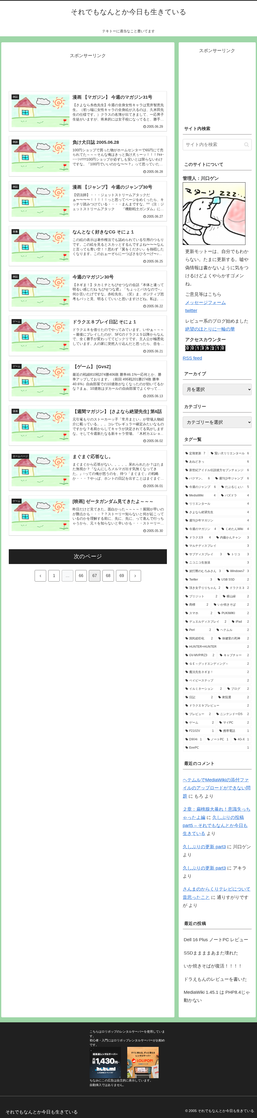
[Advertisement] (88, 72)
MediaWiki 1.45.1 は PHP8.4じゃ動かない (217, 996)
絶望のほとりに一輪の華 (210, 329)
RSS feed (192, 358)
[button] (246, 145)
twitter (191, 310)
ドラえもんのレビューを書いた (215, 979)
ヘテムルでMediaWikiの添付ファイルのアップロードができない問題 (216, 788)
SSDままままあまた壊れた (211, 952)
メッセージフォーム (205, 302)
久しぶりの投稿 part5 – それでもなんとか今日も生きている (215, 825)
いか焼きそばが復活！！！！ (213, 965)
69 (121, 576)
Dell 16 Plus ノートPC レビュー (216, 939)
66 (81, 576)
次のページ (88, 556)
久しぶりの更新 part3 (204, 846)
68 (108, 576)
